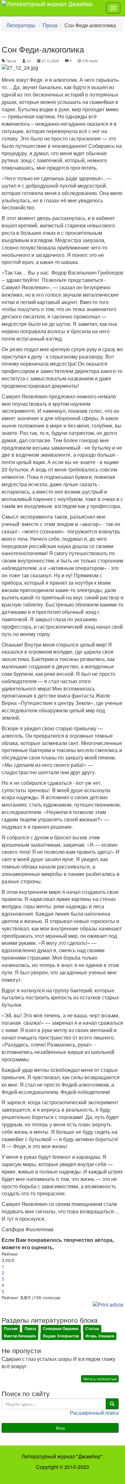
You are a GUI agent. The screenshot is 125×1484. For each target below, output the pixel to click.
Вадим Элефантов (61, 1336)
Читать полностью (100, 1378)
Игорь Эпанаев (100, 1336)
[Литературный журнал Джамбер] (49, 8)
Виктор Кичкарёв (20, 1336)
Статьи (92, 1329)
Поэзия (11, 1329)
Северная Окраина (61, 1329)
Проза (50, 25)
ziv (29, 60)
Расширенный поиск (94, 1412)
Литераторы (21, 25)
